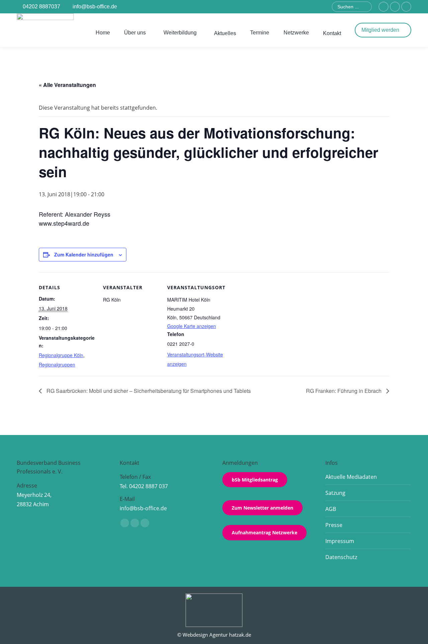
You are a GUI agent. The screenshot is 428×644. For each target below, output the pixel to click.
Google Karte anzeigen (191, 326)
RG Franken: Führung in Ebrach (344, 391)
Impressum (339, 541)
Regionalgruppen (57, 364)
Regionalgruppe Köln (61, 355)
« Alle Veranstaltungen (67, 85)
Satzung (335, 493)
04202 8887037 (41, 6)
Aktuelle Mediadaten (351, 476)
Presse (333, 525)
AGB (330, 509)
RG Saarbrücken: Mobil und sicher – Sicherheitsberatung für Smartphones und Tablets (148, 391)
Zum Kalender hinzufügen (83, 254)
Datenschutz (341, 557)
